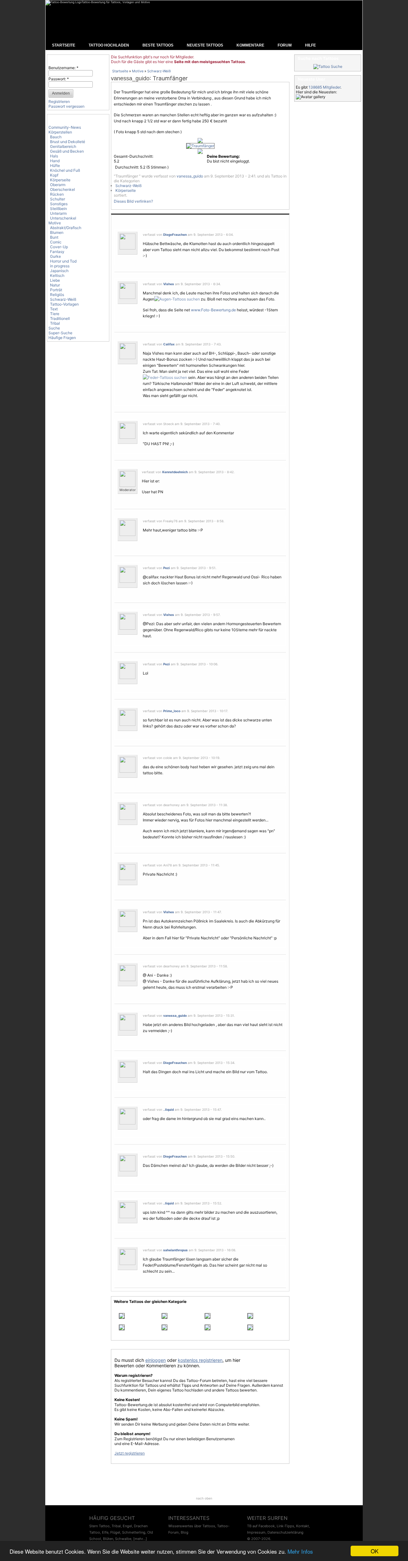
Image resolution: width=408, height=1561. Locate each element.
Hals (54, 156)
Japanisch (59, 270)
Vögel (195, 1265)
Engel (127, 1526)
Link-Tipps (285, 1526)
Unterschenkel (63, 218)
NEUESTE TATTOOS (205, 45)
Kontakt (302, 1526)
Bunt (54, 237)
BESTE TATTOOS (157, 45)
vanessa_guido (130, 78)
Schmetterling (133, 1532)
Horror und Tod (63, 261)
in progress (59, 266)
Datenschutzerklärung (285, 1532)
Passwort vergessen (66, 106)
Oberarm (57, 184)
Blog (184, 1532)
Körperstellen (60, 132)
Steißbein (58, 208)
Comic (56, 242)
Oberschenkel (62, 189)
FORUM (285, 45)
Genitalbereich (63, 146)
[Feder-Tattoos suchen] (165, 377)
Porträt (56, 289)
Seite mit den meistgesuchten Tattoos (209, 61)
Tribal (55, 323)
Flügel (115, 1532)
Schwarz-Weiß (63, 299)
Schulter (57, 199)
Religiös (57, 294)
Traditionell (60, 318)
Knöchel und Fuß (65, 170)
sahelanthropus (175, 1250)
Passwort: (58, 78)
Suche (54, 328)
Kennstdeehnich (175, 472)
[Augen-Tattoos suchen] (177, 299)
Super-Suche (60, 332)
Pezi (166, 568)
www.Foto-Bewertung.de (213, 309)
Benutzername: (63, 67)
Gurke (55, 256)
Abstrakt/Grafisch (65, 227)
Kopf (54, 175)
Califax (169, 344)
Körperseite (60, 179)
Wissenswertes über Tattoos (191, 1526)
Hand (55, 160)
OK (374, 1551)
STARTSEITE (63, 45)
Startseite (120, 71)
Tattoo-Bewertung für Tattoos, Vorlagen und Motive (116, 2)
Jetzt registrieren (129, 1453)
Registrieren (59, 101)
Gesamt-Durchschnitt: (133, 156)
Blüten (108, 1538)
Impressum (256, 1532)
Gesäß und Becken (67, 151)
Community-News (64, 127)
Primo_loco (171, 711)
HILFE (310, 45)
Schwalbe (123, 1538)
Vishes (168, 284)
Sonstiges (59, 203)
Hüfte (55, 165)
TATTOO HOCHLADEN (109, 45)
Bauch (56, 136)
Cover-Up (59, 246)
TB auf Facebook (261, 1526)
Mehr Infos (300, 1551)
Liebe (55, 280)
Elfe (105, 1532)
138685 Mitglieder (324, 87)
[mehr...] (140, 1538)
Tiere (54, 313)
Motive (54, 222)
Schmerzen (131, 114)
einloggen (155, 1360)
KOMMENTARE (250, 45)
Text (54, 309)
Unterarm (58, 213)
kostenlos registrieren (200, 1360)
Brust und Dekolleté (67, 141)
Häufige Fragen (62, 337)
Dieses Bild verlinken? (133, 201)
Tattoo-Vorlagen (64, 304)
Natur (55, 285)
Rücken (57, 194)
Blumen (56, 232)
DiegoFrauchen (175, 234)
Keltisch (57, 275)
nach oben (204, 1498)
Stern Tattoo (99, 1526)
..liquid (168, 1109)
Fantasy (57, 251)
